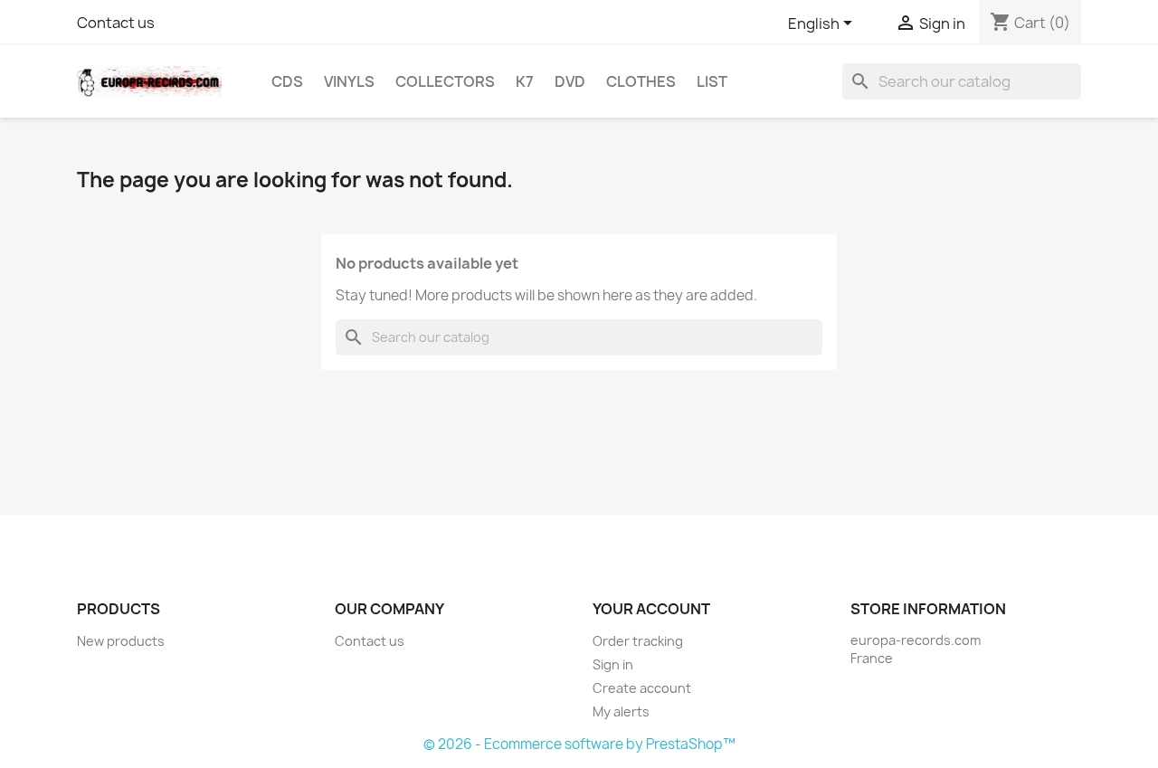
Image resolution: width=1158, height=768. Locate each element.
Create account (642, 688)
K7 (525, 81)
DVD (570, 81)
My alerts (621, 711)
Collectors (445, 81)
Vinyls (349, 81)
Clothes (641, 81)
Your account (651, 609)
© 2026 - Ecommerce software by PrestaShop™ (579, 744)
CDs (287, 81)
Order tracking (638, 640)
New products (121, 640)
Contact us (116, 23)
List (712, 81)
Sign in (613, 664)
